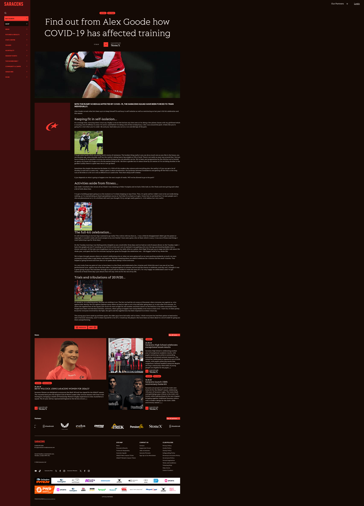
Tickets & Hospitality (123, 450)
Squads (8, 45)
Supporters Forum (145, 448)
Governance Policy (168, 458)
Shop (7, 24)
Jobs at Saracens (145, 450)
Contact (142, 445)
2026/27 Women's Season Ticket (126, 458)
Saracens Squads (121, 453)
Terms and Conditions (169, 463)
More (7, 77)
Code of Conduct (168, 470)
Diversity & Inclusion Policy (171, 455)
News (7, 29)
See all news (173, 335)
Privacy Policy (167, 445)
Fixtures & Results (12, 34)
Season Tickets (11, 56)
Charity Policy (167, 450)
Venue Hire (9, 72)
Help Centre (166, 468)
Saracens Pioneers (145, 453)
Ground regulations (169, 460)
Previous (82, 327)
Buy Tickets (9, 18)
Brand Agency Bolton (49, 499)
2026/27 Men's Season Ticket (125, 455)
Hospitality (9, 50)
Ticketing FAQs (167, 465)
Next (91, 327)
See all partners (172, 418)
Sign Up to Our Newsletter (148, 455)
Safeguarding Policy (169, 453)
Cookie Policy (167, 448)
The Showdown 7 (11, 61)
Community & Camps (13, 66)
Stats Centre (10, 40)
